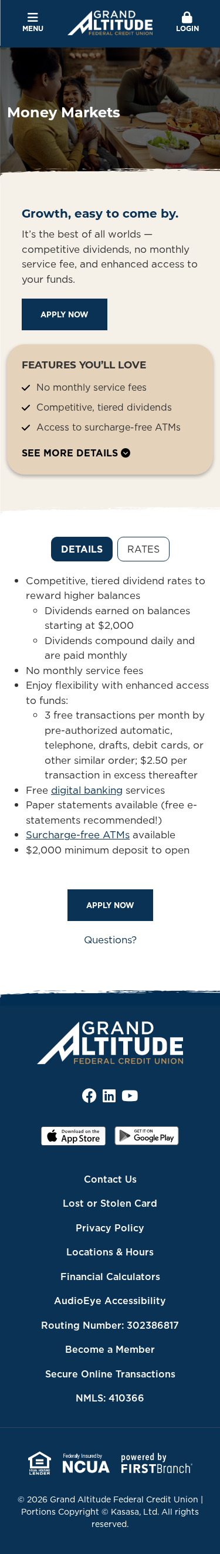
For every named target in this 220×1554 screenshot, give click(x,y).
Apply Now (64, 314)
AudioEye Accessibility (110, 1300)
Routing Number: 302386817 (110, 1325)
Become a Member (110, 1349)
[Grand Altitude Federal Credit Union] (110, 22)
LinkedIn (109, 1095)
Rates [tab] (143, 549)
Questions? (110, 940)
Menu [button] (32, 28)
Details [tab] (82, 549)
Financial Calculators (110, 1276)
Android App (146, 1139)
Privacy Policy (110, 1227)
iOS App (73, 1139)
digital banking (87, 790)
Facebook (89, 1095)
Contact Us (110, 1179)
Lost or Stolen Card (110, 1203)
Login (187, 28)
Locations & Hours (110, 1251)
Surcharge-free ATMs (78, 835)
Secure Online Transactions (110, 1373)
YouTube (129, 1095)
